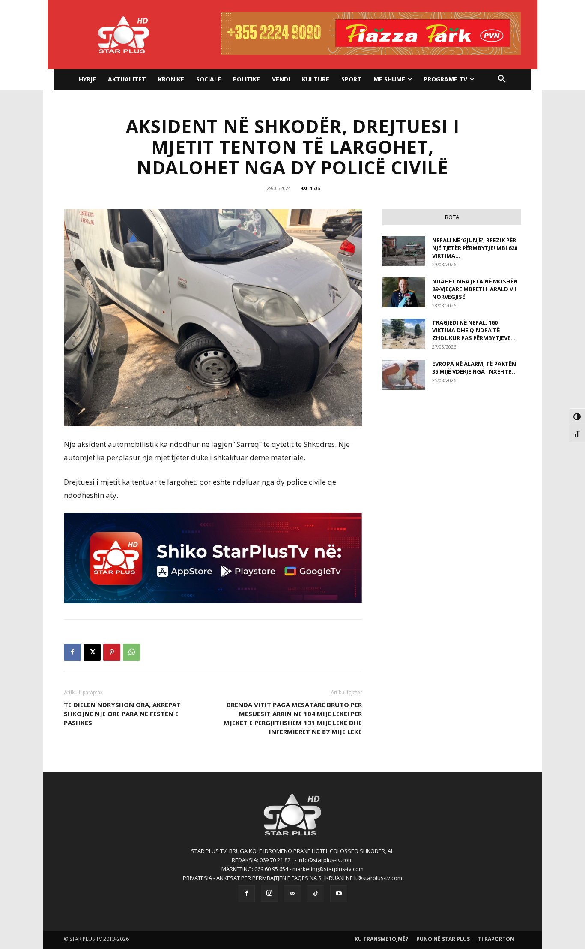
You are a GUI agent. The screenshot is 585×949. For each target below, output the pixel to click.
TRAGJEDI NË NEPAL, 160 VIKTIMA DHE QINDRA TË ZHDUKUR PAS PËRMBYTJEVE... (474, 330)
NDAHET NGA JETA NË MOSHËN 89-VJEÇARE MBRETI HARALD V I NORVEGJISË (475, 289)
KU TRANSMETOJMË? (381, 939)
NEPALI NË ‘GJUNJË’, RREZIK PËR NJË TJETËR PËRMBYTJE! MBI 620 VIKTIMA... (474, 247)
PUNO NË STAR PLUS (443, 939)
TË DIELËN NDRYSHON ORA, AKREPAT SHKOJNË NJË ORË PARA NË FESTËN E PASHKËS (122, 713)
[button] (502, 79)
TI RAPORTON (496, 939)
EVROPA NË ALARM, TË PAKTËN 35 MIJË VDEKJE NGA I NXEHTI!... (474, 367)
